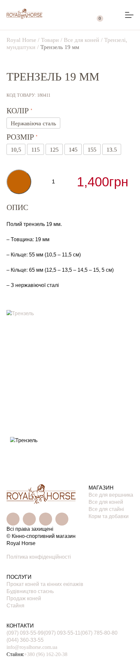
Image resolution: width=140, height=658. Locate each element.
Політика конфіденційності (39, 557)
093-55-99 (25, 633)
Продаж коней (24, 598)
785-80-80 (99, 633)
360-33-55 (25, 640)
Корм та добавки (109, 516)
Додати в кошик (19, 181)
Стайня (15, 605)
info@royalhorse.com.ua (32, 647)
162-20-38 (45, 654)
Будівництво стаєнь (30, 591)
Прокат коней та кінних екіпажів (45, 584)
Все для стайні (106, 509)
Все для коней (106, 502)
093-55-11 (62, 633)
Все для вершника (111, 495)
